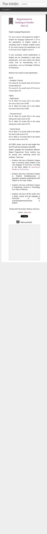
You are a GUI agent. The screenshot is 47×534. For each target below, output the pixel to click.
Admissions (27, 212)
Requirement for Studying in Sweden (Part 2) (24, 22)
